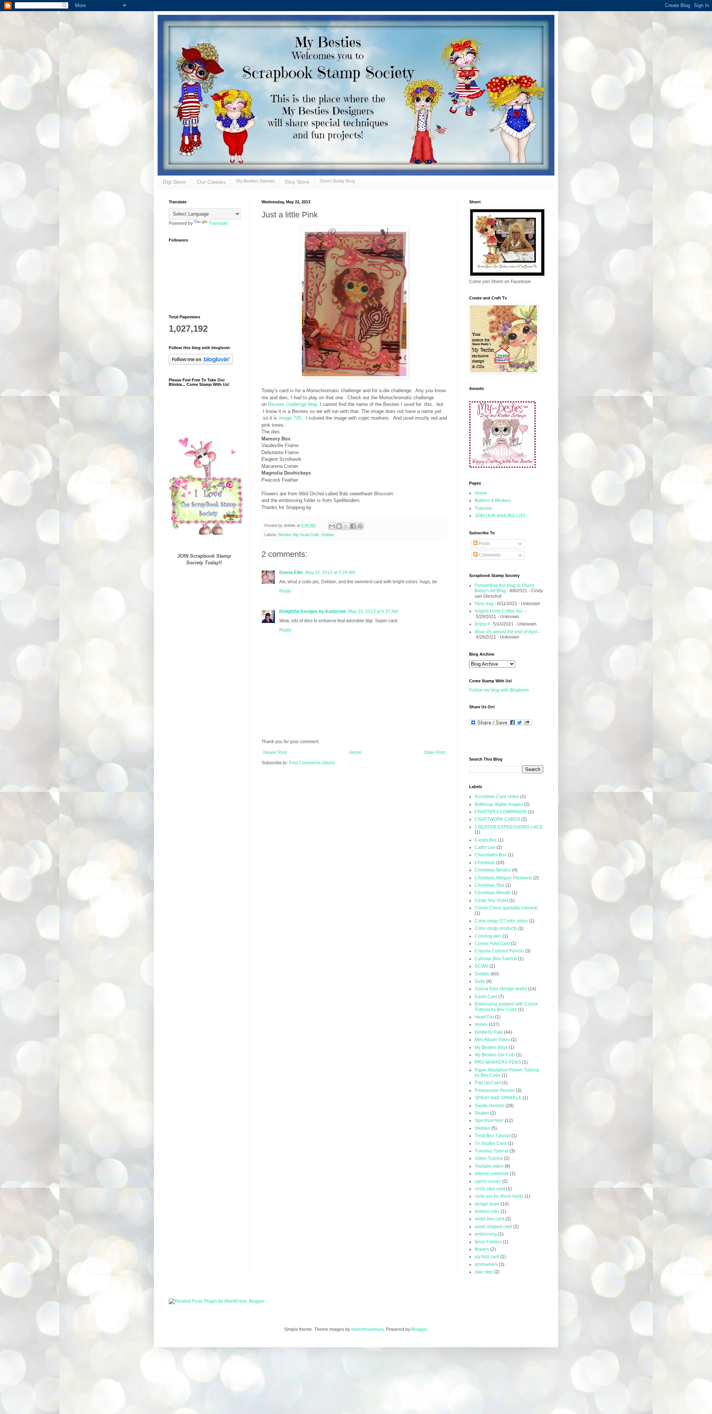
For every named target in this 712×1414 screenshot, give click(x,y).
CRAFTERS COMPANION (501, 811)
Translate (218, 223)
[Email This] (332, 526)
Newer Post (275, 752)
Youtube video (489, 1166)
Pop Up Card (488, 1082)
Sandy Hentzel (489, 1105)
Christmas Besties (493, 870)
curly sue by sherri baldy (499, 1196)
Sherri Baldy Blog (337, 181)
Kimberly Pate (489, 1032)
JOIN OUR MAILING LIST (500, 515)
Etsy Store (297, 182)
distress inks (487, 1211)
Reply (285, 591)
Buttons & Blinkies (493, 500)
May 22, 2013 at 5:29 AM (330, 572)
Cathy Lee (485, 847)
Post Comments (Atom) (312, 762)
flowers (482, 1249)
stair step (484, 1271)
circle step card (490, 1188)
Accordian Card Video (497, 796)
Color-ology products (496, 928)
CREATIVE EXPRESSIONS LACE (509, 827)
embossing (486, 1234)
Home (355, 752)
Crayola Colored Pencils (499, 951)
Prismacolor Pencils (495, 1090)
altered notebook (492, 1173)
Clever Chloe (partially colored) (506, 908)
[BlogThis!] (339, 526)
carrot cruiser (488, 1181)
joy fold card (487, 1256)
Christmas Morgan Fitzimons (503, 877)
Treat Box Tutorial (492, 1135)
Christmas (485, 862)
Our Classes (211, 182)
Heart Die (484, 1017)
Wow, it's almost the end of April (506, 631)
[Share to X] (346, 526)
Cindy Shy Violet (491, 900)
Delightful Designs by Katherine (312, 611)
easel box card (489, 1218)
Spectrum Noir (489, 1120)
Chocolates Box (491, 854)
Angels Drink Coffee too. (499, 611)
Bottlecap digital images (499, 804)
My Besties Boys (491, 1047)
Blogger (419, 1329)
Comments (489, 555)
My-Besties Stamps (255, 181)
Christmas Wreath (493, 892)
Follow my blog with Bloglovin (499, 690)
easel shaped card (493, 1226)
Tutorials (483, 508)
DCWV (481, 966)
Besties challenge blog (292, 404)
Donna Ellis (291, 572)
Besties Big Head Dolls (298, 534)
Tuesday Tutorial (491, 1151)
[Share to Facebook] (353, 526)
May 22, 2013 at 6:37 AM (373, 611)
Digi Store (174, 182)
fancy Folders (488, 1241)
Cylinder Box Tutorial (496, 958)
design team (487, 1204)
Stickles (482, 1128)
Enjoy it (482, 624)
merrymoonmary (367, 1329)
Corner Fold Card (492, 943)
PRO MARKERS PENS (498, 1062)
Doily (480, 981)
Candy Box (486, 840)
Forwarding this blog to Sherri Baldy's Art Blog (504, 588)
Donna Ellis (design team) (501, 988)
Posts (484, 543)
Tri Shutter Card (491, 1143)
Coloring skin (488, 936)
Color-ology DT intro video (501, 920)
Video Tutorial (489, 1158)
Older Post (434, 752)
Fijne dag (484, 603)
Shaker (482, 1113)
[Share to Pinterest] (360, 526)
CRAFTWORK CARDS (497, 819)
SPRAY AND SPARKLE (498, 1097)
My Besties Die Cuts (495, 1054)
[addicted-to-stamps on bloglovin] (201, 363)
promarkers (486, 1264)
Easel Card (486, 996)
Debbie (328, 534)
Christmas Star (489, 885)
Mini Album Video (492, 1039)
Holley (481, 1024)
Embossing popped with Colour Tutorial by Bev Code (506, 1006)
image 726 (290, 418)
